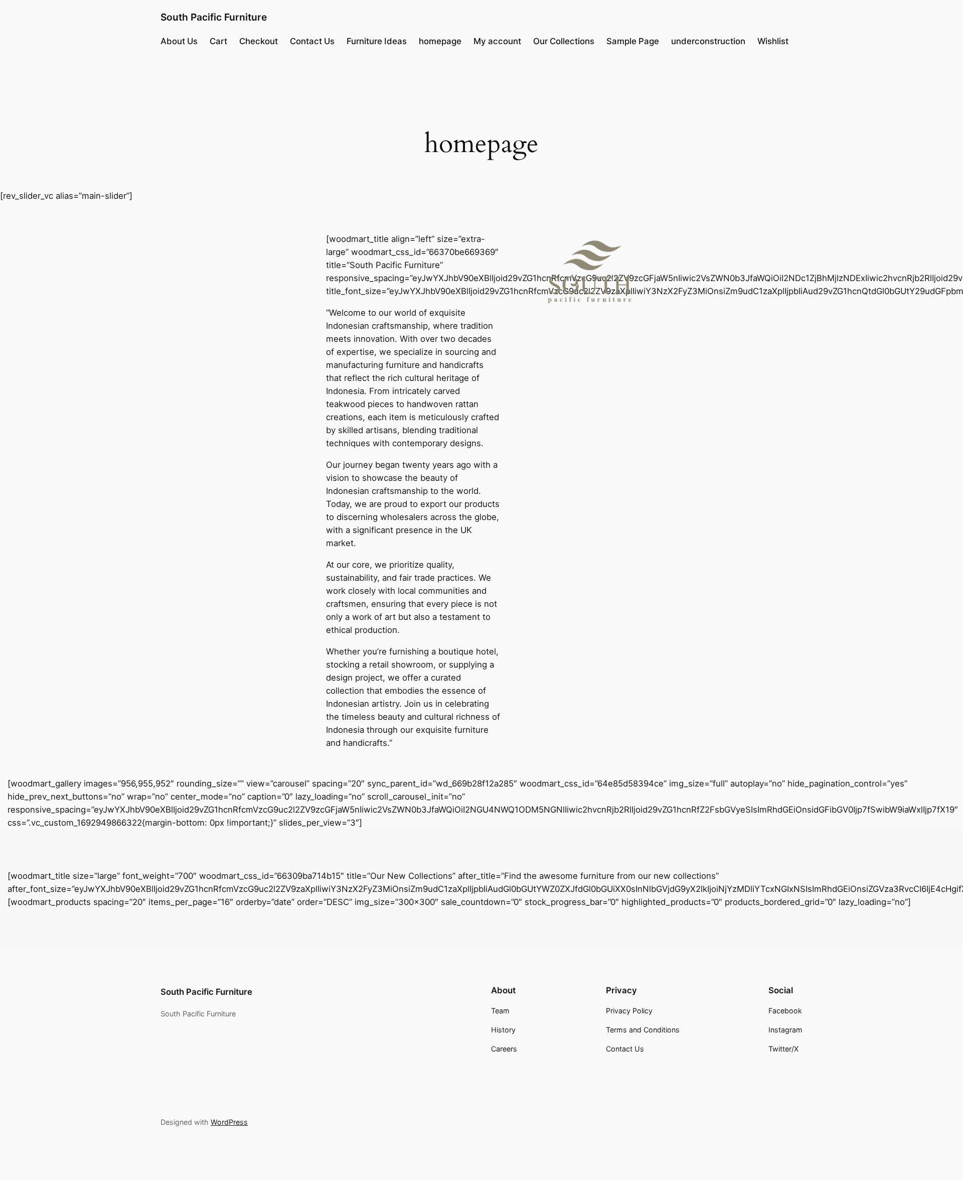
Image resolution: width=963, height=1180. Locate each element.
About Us (179, 41)
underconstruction (708, 41)
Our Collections (563, 41)
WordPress (229, 1122)
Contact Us (312, 41)
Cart (218, 41)
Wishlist (772, 41)
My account (497, 41)
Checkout (258, 41)
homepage (440, 41)
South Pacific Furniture (213, 17)
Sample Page (632, 41)
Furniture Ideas (377, 41)
